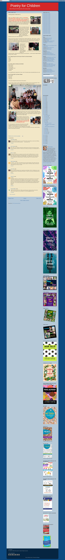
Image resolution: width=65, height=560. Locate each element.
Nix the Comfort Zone (50, 47)
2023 (45, 100)
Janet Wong (13, 139)
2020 (45, 104)
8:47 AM (12, 149)
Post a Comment (12, 194)
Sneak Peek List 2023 (46, 17)
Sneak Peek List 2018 (46, 23)
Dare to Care (49, 48)
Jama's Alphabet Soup (50, 58)
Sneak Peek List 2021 (46, 19)
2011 (45, 136)
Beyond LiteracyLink (50, 53)
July (46, 120)
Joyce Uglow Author (50, 63)
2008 (45, 140)
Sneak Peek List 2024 (46, 16)
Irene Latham (13, 146)
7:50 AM (12, 143)
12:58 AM (12, 192)
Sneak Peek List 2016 (46, 25)
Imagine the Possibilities (51, 59)
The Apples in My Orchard (51, 64)
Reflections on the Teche (52, 57)
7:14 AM (12, 158)
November (47, 115)
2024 (45, 99)
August (46, 119)
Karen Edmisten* (49, 70)
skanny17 (12, 176)
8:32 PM (12, 173)
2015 (45, 111)
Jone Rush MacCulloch (50, 61)
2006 (45, 143)
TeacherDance (49, 52)
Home (25, 198)
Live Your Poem (49, 69)
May (46, 128)
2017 (45, 108)
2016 (45, 110)
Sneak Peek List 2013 (46, 28)
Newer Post (10, 198)
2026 (45, 96)
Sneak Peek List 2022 (46, 18)
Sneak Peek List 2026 (46, 13)
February (46, 132)
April (46, 129)
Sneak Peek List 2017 (46, 24)
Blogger (38, 557)
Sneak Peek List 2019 (46, 22)
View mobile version (24, 200)
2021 (45, 103)
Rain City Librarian (50, 66)
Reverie (48, 51)
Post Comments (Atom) (16, 203)
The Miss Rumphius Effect (51, 54)
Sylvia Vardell (13, 161)
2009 (45, 139)
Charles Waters (13, 188)
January (46, 133)
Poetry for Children (23, 6)
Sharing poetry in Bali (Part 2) (49, 126)
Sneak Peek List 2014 (46, 29)
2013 (45, 114)
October (46, 116)
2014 (45, 112)
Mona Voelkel (49, 49)
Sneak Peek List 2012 (46, 30)
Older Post (38, 198)
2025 (45, 98)
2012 (45, 135)
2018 (45, 107)
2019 (45, 106)
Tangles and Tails (50, 60)
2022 (45, 102)
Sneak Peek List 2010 (46, 33)
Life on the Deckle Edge (51, 65)
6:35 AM (12, 185)
